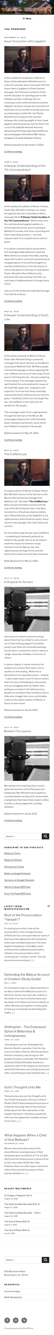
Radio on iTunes (12, 853)
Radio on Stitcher (13, 860)
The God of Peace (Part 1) (17, 1230)
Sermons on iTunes (14, 866)
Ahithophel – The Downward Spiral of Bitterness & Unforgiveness (25, 1031)
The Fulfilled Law (15, 454)
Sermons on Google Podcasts (19, 880)
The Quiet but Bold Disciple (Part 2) (22, 1204)
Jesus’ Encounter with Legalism (25, 41)
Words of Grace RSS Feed (17, 887)
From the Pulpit (12, 1291)
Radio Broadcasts (13, 1297)
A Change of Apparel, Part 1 (18, 1195)
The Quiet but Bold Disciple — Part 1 (22, 1213)
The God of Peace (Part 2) (17, 1221)
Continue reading (13, 151)
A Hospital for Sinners (18, 582)
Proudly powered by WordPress (18, 1328)
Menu (28, 18)
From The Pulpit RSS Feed (17, 893)
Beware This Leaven (17, 731)
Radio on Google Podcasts (17, 873)
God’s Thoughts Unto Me (22, 1087)
